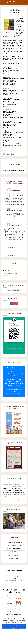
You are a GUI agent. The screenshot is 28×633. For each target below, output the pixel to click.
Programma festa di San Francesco (14, 169)
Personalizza (7, 630)
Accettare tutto (14, 625)
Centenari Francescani (14, 558)
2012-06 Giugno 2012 (14, 163)
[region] (14, 622)
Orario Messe (6, 267)
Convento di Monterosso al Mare (14, 548)
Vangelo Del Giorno (14, 478)
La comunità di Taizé (14, 555)
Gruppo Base (10, 154)
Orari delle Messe (14, 570)
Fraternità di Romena (14, 552)
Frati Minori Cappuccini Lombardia (14, 542)
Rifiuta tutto (20, 630)
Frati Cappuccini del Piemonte (14, 545)
